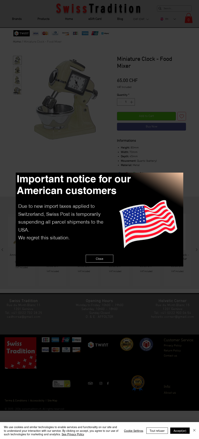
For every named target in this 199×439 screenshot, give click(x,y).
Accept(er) (180, 431)
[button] (99, 259)
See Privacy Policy (73, 434)
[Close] (194, 430)
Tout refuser (157, 431)
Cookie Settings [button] (133, 431)
